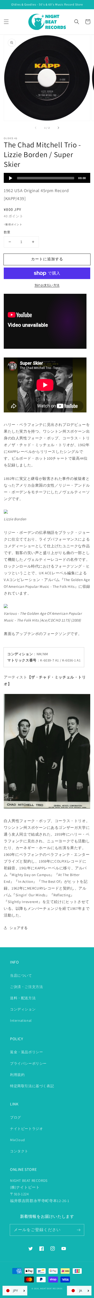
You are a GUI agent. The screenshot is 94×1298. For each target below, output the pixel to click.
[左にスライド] (35, 127)
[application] (47, 178)
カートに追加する (47, 259)
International (21, 1020)
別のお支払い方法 (47, 285)
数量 (7, 232)
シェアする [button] (19, 928)
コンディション (23, 1009)
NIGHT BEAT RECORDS (51, 1288)
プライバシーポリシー (28, 1063)
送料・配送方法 (23, 998)
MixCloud (17, 1140)
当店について (21, 975)
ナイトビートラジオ (26, 1128)
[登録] (78, 1229)
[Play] (10, 178)
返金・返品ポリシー (26, 1052)
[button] (6, 21)
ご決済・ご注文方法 (26, 986)
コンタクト (19, 1151)
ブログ (15, 1117)
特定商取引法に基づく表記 (32, 1086)
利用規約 (17, 1074)
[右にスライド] (58, 127)
